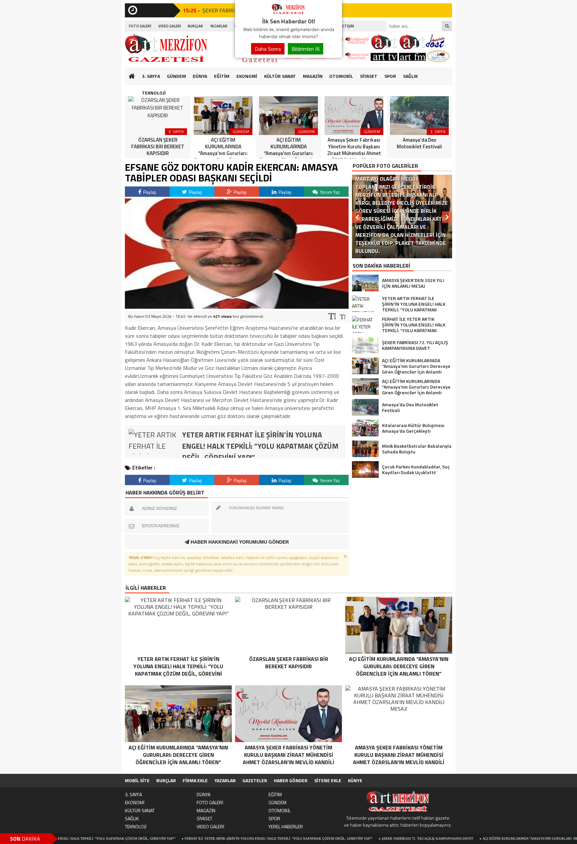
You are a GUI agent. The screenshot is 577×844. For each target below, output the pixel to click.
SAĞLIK (410, 76)
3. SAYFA (151, 76)
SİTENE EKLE (327, 780)
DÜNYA (200, 76)
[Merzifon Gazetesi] (288, 13)
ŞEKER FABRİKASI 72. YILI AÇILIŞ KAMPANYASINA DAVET (388, 838)
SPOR (390, 76)
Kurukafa (135, 89)
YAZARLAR (218, 26)
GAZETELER (254, 780)
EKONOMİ (246, 76)
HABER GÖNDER (291, 780)
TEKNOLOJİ (154, 92)
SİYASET (368, 76)
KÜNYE (355, 780)
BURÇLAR (195, 26)
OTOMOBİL (341, 76)
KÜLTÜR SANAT (280, 76)
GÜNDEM (176, 76)
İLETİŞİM (347, 26)
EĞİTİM (221, 76)
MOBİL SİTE (137, 780)
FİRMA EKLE (195, 780)
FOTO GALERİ (140, 26)
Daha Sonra (268, 49)
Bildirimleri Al (306, 49)
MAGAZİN (313, 76)
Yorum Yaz (329, 191)
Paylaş (149, 191)
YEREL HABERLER (285, 826)
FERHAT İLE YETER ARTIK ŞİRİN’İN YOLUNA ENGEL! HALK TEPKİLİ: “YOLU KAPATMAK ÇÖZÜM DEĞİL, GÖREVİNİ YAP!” (239, 838)
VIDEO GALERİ (169, 26)
